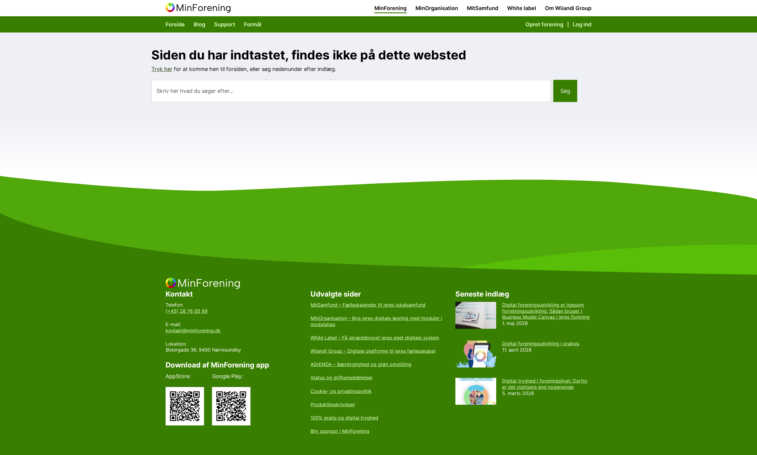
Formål (252, 24)
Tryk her (161, 69)
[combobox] (351, 91)
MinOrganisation (436, 8)
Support (224, 24)
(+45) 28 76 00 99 (187, 311)
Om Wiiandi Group (568, 8)
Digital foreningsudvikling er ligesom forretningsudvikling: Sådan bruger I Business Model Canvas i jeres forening (546, 311)
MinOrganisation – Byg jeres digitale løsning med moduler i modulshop (376, 321)
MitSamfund (482, 8)
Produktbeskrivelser (332, 404)
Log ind (582, 24)
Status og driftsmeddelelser (341, 377)
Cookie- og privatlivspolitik (341, 391)
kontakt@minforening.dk (193, 330)
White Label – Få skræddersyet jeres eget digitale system (374, 338)
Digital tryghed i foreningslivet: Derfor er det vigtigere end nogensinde (545, 384)
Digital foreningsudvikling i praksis (540, 343)
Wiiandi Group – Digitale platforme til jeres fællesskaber (373, 351)
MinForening (390, 8)
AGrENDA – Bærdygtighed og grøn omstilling (360, 364)
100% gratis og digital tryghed (344, 418)
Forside (175, 24)
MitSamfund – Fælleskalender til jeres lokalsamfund (368, 305)
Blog (199, 24)
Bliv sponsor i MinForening (339, 431)
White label (521, 8)
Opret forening (544, 24)
